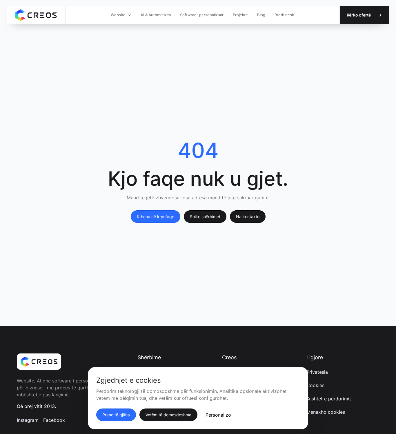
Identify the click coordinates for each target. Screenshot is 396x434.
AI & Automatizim (156, 14)
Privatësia (317, 372)
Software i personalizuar (202, 14)
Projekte (240, 14)
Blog (261, 14)
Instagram (28, 420)
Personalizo (218, 415)
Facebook (54, 420)
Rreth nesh (284, 14)
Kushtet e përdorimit (328, 399)
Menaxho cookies (325, 412)
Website (118, 14)
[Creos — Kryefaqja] (36, 15)
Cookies (315, 385)
